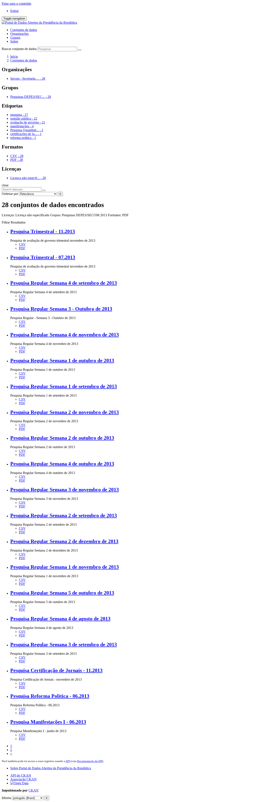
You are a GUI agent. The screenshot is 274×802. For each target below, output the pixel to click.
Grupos (15, 37)
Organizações (19, 33)
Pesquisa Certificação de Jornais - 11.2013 (56, 670)
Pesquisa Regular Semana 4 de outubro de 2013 (62, 463)
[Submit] (79, 50)
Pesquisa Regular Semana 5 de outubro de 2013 (62, 593)
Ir (60, 194)
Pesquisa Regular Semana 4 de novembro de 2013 (64, 334)
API (68, 761)
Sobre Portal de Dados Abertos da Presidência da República (50, 768)
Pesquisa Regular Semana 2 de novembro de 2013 (64, 412)
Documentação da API (89, 761)
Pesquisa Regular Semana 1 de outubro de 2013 (62, 360)
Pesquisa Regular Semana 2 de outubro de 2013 (62, 438)
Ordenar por (10, 194)
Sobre (14, 41)
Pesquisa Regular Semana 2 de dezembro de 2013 (64, 541)
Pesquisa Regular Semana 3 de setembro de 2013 (63, 644)
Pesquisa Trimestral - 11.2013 (42, 231)
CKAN (33, 790)
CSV (22, 244)
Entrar (14, 11)
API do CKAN (20, 775)
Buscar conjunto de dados (19, 49)
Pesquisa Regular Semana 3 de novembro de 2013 (64, 489)
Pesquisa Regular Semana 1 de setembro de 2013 (63, 386)
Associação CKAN (23, 779)
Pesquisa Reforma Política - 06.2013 (49, 696)
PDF (22, 248)
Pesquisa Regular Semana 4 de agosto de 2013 (60, 618)
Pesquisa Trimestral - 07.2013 (42, 257)
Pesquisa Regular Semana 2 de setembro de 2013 (63, 515)
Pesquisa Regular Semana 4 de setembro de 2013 (63, 283)
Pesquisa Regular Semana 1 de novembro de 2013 (64, 567)
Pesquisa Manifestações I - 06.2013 (48, 722)
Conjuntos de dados (23, 30)
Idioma (6, 798)
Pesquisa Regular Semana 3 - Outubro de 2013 (61, 309)
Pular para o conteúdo (16, 3)
